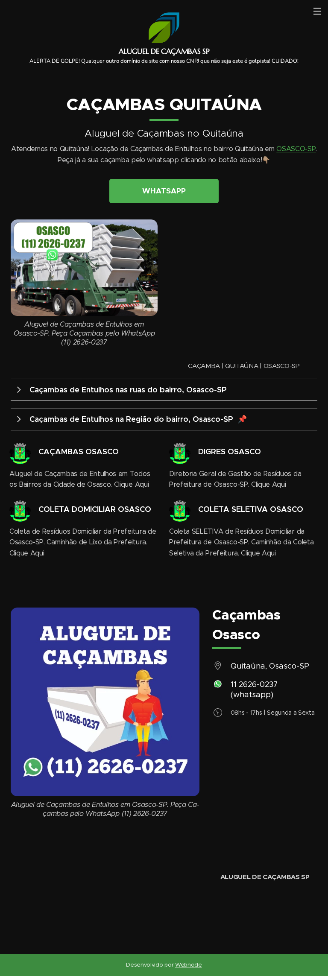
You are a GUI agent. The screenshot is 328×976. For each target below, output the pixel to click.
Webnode (188, 964)
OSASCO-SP (296, 149)
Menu (317, 10)
